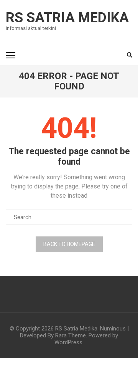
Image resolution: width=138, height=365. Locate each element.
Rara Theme (70, 335)
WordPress (68, 342)
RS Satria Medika (67, 18)
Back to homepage (69, 244)
